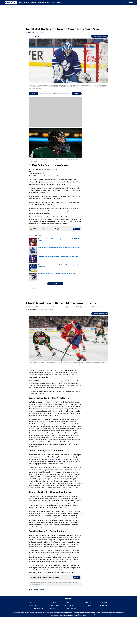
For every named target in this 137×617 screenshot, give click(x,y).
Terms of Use (69, 605)
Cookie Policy (86, 605)
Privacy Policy (54, 605)
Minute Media (20, 612)
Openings (53, 602)
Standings (41, 2)
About (30, 602)
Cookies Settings (70, 608)
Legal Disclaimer (103, 605)
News (20, 2)
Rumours (26, 2)
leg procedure (50, 459)
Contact (67, 602)
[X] (124, 2)
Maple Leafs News (39, 589)
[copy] (39, 36)
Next (76, 93)
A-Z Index (53, 608)
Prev (33, 93)
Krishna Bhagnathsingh (36, 310)
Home (30, 289)
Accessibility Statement (36, 608)
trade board (69, 381)
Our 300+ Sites (86, 602)
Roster (47, 2)
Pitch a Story (33, 605)
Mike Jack (31, 32)
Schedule (33, 2)
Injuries (53, 2)
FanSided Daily (102, 602)
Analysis (36, 289)
